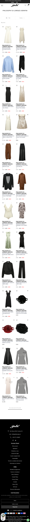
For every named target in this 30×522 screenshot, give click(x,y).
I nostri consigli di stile (15, 456)
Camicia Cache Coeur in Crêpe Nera (8, 283)
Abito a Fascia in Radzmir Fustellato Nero (7, 370)
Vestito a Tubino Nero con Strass (7, 107)
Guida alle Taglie (15, 453)
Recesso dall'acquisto (15, 489)
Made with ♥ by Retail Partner (15, 521)
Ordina (21, 18)
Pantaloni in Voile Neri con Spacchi (22, 166)
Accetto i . (15, 510)
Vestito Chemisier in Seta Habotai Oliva (21, 195)
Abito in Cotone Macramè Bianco (6, 48)
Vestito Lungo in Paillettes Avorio (20, 107)
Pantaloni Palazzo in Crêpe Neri (21, 283)
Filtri (9, 18)
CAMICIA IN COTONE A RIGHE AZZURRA (7, 78)
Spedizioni (15, 448)
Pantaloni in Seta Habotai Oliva (6, 166)
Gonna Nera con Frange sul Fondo (22, 78)
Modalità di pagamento (15, 469)
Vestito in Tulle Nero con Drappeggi (7, 312)
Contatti (15, 481)
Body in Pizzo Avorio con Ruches (7, 224)
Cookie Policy (15, 476)
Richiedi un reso (15, 451)
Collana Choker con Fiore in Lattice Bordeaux (7, 342)
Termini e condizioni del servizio (15, 460)
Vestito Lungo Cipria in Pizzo (8, 399)
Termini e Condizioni (15, 472)
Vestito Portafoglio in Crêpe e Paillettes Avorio (8, 136)
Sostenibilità (15, 458)
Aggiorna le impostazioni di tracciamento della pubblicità (15, 519)
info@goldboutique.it (16, 434)
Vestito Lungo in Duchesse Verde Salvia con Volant (8, 254)
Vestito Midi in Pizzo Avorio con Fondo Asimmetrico (21, 48)
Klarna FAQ (15, 484)
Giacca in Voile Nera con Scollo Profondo (8, 195)
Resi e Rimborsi (15, 474)
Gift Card (15, 486)
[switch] (3, 519)
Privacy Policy (15, 479)
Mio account (15, 446)
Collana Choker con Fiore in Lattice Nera (21, 312)
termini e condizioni (17, 510)
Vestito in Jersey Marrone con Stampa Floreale (21, 224)
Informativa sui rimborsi (15, 463)
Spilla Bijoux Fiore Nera (22, 341)
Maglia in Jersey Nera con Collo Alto (21, 370)
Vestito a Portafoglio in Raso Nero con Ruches (21, 254)
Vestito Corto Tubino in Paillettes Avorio (22, 136)
